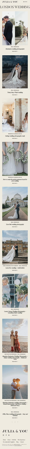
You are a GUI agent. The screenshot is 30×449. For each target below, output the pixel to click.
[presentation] (15, 28)
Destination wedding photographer (15, 49)
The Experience (21, 440)
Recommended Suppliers (9, 442)
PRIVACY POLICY (17, 444)
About (8, 440)
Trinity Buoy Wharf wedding (15, 92)
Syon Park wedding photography (15, 224)
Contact (22, 442)
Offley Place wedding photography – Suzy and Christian (15, 415)
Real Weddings (15, 46)
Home (4, 440)
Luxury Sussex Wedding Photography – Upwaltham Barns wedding (15, 312)
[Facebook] (6, 435)
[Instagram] (3, 435)
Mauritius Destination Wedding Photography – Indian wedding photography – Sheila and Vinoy (15, 358)
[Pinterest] (9, 435)
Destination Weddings (11, 354)
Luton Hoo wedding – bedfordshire (15, 268)
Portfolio (14, 440)
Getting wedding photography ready (15, 136)
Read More (15, 51)
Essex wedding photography (10, 265)
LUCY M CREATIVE (17, 445)
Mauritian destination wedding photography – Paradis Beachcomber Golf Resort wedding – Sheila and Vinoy (15, 404)
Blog (17, 442)
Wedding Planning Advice (15, 133)
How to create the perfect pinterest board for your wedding (15, 180)
